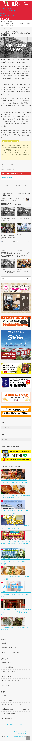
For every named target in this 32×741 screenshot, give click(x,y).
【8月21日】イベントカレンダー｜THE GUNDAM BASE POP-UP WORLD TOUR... (15, 527)
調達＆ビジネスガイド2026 (8, 15)
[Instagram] (7, 19)
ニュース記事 (4, 28)
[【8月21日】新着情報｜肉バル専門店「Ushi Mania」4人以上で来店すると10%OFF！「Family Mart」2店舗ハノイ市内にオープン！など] (13, 477)
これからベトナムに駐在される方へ (10, 11)
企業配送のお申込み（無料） (9, 662)
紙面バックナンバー (5, 8)
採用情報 (4, 695)
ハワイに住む (24, 731)
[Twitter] (3, 19)
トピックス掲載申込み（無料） (10, 667)
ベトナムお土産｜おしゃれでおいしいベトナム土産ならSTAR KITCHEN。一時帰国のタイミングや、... (16, 612)
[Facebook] (1, 19)
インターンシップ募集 (8, 700)
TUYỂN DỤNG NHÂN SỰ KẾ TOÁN (11, 704)
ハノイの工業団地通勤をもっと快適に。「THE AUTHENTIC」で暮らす (14, 512)
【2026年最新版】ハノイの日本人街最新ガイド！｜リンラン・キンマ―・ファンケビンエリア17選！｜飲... (15, 561)
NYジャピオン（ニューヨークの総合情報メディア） (16, 730)
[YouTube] (5, 19)
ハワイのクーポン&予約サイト (12, 731)
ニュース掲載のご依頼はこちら (10, 671)
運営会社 (4, 643)
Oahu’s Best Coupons (10, 733)
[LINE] (9, 19)
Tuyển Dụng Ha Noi (7, 718)
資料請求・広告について (8, 676)
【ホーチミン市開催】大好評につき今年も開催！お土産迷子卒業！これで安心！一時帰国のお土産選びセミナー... (16, 543)
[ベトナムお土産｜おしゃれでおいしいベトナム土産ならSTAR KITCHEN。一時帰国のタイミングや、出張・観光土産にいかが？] (13, 607)
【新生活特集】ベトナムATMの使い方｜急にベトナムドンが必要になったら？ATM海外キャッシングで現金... (16, 594)
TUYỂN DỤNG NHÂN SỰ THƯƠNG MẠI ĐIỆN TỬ (15, 709)
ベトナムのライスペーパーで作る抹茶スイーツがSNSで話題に (15, 628)
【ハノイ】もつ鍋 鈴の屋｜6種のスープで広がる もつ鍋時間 (15, 578)
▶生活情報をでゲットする (11, 177)
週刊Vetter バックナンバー (9, 647)
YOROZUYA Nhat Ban (22, 733)
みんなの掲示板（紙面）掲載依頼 (10, 680)
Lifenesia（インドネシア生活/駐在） (15, 724)
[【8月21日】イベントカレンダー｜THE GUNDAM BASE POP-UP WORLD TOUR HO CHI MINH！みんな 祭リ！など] (13, 523)
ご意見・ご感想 (6, 685)
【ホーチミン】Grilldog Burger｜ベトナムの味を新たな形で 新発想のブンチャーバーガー (16, 496)
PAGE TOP (29, 717)
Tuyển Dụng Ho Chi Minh (8, 713)
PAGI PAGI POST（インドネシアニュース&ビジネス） (16, 726)
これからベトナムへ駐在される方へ (11, 652)
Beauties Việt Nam (15, 728)
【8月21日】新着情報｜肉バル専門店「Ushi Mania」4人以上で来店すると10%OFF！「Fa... (15, 481)
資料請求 (2, 13)
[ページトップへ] (28, 738)
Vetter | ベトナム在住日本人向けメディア (15, 736)
